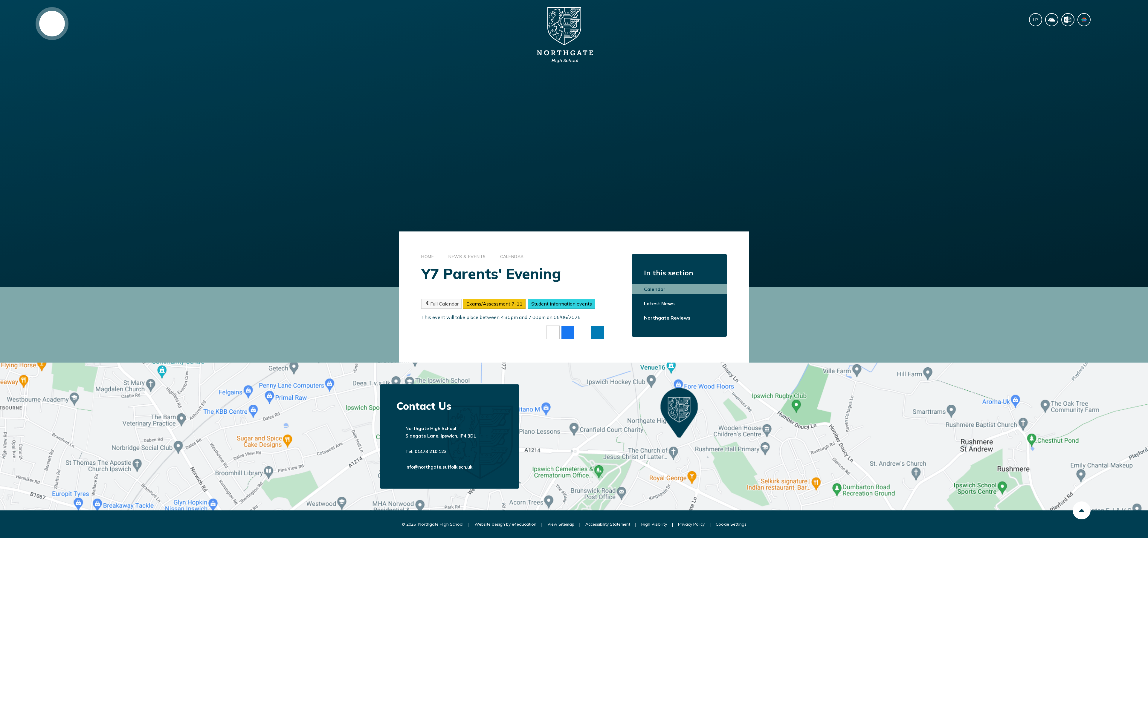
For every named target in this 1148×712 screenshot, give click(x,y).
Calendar (512, 256)
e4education (524, 524)
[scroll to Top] (1082, 510)
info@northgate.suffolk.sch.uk (438, 467)
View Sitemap (560, 524)
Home (427, 256)
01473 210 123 (431, 451)
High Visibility (654, 524)
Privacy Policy (691, 524)
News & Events (467, 256)
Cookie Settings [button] (731, 524)
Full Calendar (444, 304)
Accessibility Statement (607, 524)
